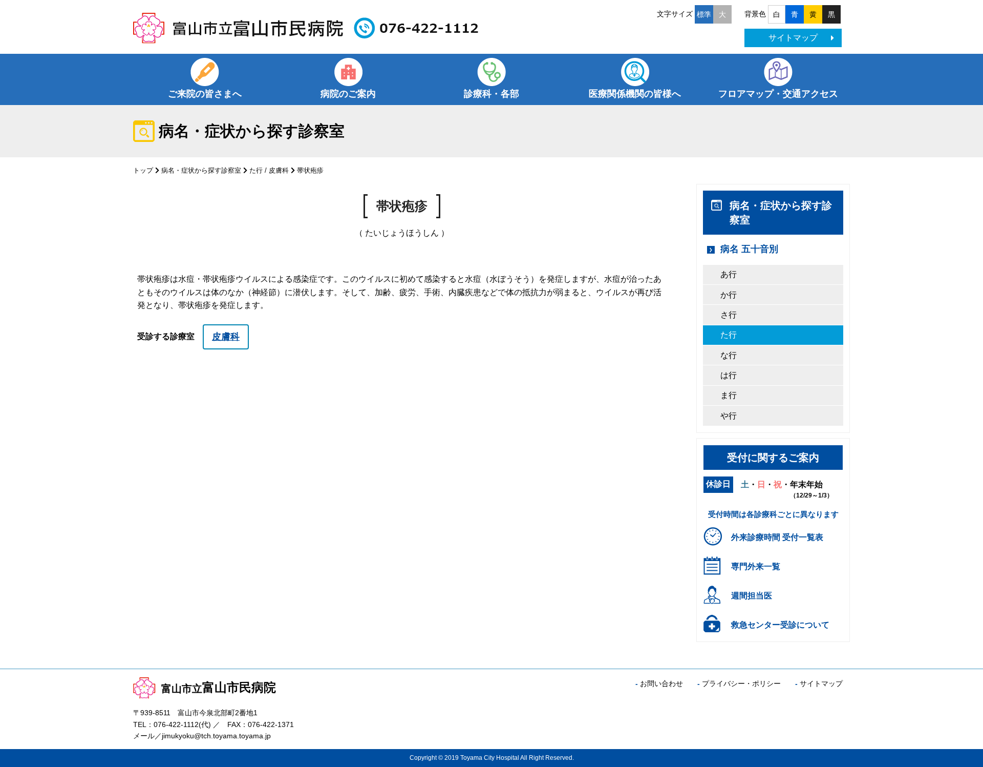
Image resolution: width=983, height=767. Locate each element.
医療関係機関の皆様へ (635, 94)
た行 (256, 170)
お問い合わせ (661, 683)
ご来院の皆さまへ (205, 94)
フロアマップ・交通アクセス (778, 94)
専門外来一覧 (755, 566)
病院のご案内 (348, 94)
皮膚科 (279, 170)
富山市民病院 (218, 687)
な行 (728, 355)
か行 (728, 295)
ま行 (728, 395)
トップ (143, 170)
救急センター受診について (780, 624)
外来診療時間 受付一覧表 (777, 537)
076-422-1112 (176, 724)
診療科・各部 (491, 94)
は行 (728, 375)
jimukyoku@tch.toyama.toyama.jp (216, 736)
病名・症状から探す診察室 (201, 170)
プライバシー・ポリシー (741, 683)
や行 (728, 415)
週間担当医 (751, 595)
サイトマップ (793, 37)
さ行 (728, 314)
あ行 (728, 274)
